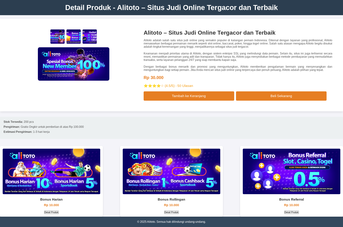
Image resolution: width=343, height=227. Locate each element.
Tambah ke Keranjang (189, 96)
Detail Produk (51, 212)
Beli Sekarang (281, 96)
